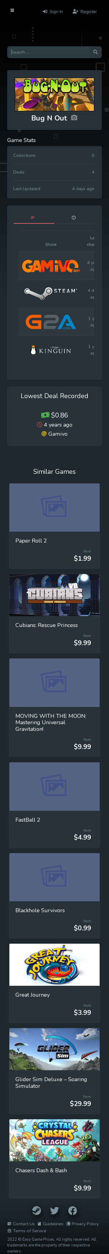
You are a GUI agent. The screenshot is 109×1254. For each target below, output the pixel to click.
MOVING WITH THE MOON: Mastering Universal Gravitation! (50, 722)
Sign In (55, 11)
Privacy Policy (85, 1224)
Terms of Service (29, 1231)
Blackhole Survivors (40, 910)
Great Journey (32, 994)
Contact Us (24, 1224)
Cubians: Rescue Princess (46, 625)
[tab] (34, 218)
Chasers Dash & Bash (41, 1170)
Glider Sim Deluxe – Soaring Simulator (51, 1083)
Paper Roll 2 (31, 540)
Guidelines (53, 1224)
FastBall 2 (27, 819)
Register (88, 11)
